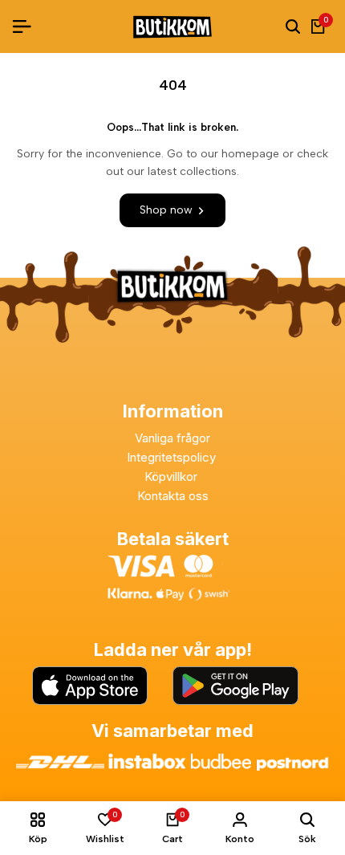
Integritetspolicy (173, 457)
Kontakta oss (173, 495)
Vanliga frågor (172, 438)
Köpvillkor (172, 476)
